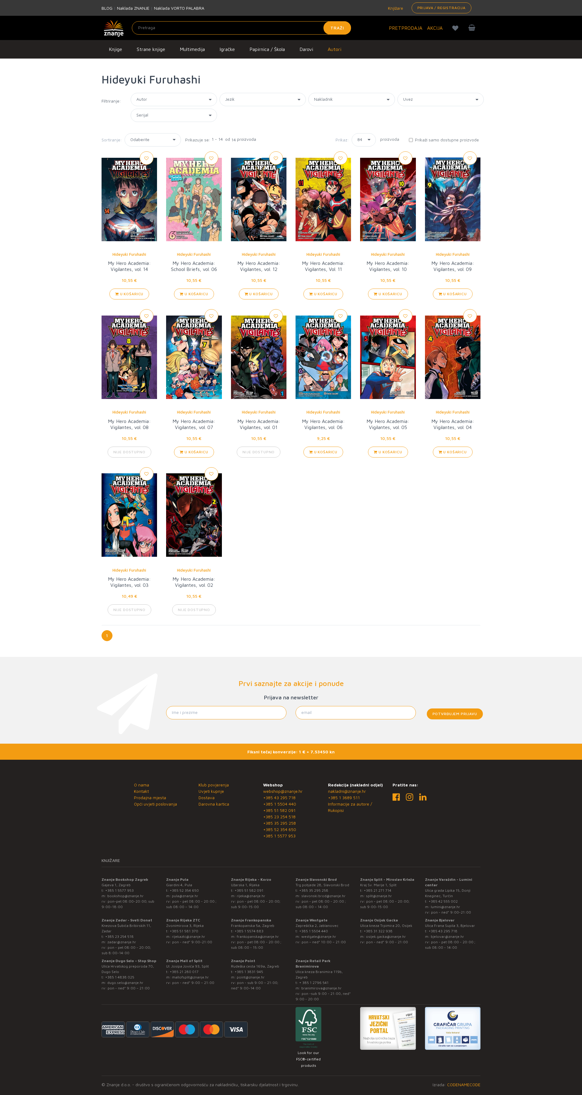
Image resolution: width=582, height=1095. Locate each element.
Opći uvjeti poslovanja (155, 803)
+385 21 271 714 (377, 890)
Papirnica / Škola (267, 49)
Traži (337, 27)
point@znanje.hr (251, 977)
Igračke (227, 49)
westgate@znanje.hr (318, 936)
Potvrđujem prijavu (455, 713)
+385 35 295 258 (279, 823)
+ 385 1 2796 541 (314, 982)
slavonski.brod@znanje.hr (323, 896)
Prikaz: (342, 139)
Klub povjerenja (214, 784)
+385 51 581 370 (184, 931)
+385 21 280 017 (184, 971)
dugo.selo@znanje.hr (125, 982)
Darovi (306, 49)
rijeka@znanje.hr (251, 896)
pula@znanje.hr (185, 896)
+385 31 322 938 (378, 931)
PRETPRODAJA (405, 28)
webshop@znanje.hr (283, 791)
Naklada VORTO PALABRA (179, 8)
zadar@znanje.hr (121, 942)
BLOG (107, 8)
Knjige (115, 49)
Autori (334, 49)
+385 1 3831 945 (249, 971)
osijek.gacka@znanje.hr (386, 936)
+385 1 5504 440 (279, 803)
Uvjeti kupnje (211, 791)
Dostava (207, 797)
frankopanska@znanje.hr (258, 936)
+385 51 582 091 (279, 810)
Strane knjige (151, 49)
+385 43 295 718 (279, 797)
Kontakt (141, 791)
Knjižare (395, 8)
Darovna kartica (214, 803)
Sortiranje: (112, 139)
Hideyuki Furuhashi (129, 254)
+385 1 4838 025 (119, 977)
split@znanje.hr (379, 896)
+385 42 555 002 (443, 901)
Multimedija (192, 49)
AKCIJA (435, 28)
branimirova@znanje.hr (321, 988)
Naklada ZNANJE (133, 8)
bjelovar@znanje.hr (447, 936)
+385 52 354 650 (279, 829)
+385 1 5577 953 (279, 835)
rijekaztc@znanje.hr (188, 936)
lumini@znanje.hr (445, 906)
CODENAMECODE (463, 1084)
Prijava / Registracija (441, 7)
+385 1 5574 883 (249, 931)
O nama (141, 784)
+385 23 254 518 (279, 816)
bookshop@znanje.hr (125, 896)
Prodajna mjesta (150, 797)
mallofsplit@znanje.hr (190, 977)
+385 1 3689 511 (344, 797)
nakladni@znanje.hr (347, 791)
